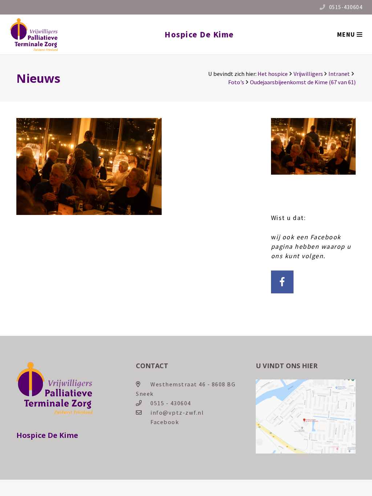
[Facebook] (282, 282)
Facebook (164, 422)
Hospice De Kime (199, 34)
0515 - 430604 (170, 403)
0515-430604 (346, 7)
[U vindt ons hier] (306, 451)
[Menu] (349, 34)
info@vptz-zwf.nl (177, 412)
